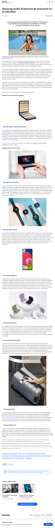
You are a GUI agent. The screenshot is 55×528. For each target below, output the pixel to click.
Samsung (43, 453)
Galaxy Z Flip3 (5, 130)
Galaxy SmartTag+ (11, 417)
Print (51, 16)
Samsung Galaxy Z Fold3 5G (8, 458)
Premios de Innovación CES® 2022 (33, 453)
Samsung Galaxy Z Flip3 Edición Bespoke (42, 456)
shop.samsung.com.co (7, 58)
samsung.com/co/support (43, 471)
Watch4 (6, 242)
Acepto (48, 524)
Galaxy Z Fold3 (5, 185)
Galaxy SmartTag (6, 453)
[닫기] (52, 520)
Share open (49, 16)
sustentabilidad (28, 458)
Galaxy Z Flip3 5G (7, 143)
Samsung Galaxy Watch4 (28, 456)
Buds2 (10, 334)
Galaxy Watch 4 (14, 453)
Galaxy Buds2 (29, 326)
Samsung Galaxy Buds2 (16, 456)
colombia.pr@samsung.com (36, 472)
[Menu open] (52, 2)
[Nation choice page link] (49, 2)
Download (47, 16)
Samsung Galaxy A (6, 456)
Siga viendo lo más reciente (27, 504)
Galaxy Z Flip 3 (22, 453)
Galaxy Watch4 (42, 233)
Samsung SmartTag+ (20, 458)
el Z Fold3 (7, 193)
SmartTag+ (30, 412)
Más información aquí (6, 525)
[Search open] (47, 2)
